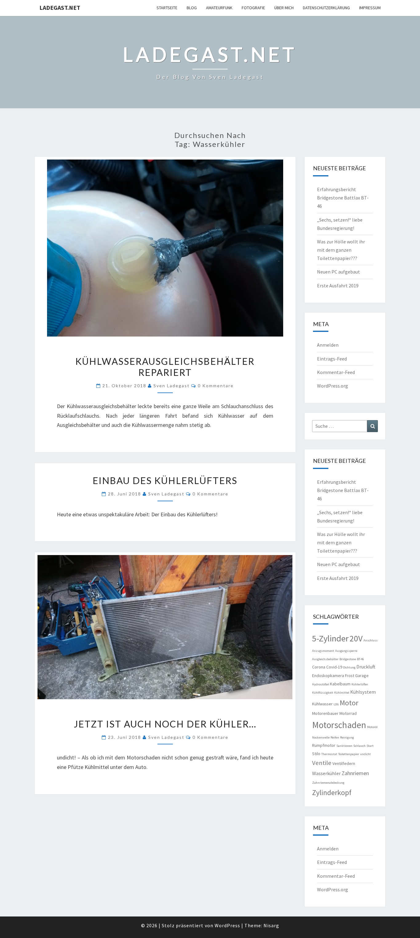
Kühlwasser (322, 704)
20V (356, 638)
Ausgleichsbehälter (325, 659)
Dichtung (349, 667)
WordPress (227, 925)
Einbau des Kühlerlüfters (165, 480)
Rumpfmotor (323, 745)
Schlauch (359, 746)
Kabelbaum (340, 684)
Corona (318, 667)
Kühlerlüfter (359, 684)
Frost (349, 675)
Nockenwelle (321, 737)
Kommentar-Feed (336, 372)
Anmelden (328, 345)
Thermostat (329, 754)
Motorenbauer (325, 713)
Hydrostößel (320, 684)
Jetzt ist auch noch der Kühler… (165, 723)
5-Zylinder (330, 638)
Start (370, 746)
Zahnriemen (355, 773)
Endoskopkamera (328, 675)
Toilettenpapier (348, 754)
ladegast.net (59, 7)
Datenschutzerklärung (326, 7)
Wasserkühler (326, 773)
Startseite (167, 7)
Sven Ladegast (171, 385)
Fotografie (253, 7)
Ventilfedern (343, 763)
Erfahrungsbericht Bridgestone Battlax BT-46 (343, 197)
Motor (349, 702)
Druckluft (365, 667)
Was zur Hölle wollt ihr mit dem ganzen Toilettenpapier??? (341, 249)
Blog (192, 7)
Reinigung (347, 737)
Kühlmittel (341, 693)
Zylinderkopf (331, 792)
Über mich (284, 7)
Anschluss (370, 640)
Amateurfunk (219, 7)
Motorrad (348, 713)
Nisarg (271, 925)
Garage (362, 675)
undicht (365, 754)
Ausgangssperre (346, 651)
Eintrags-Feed (332, 359)
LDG (336, 704)
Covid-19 (334, 667)
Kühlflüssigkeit (322, 693)
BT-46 (360, 659)
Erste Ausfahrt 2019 (338, 285)
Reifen (335, 737)
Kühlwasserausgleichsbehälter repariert (165, 367)
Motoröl (372, 727)
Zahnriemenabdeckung (328, 783)
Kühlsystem (363, 692)
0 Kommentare (216, 385)
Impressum (370, 7)
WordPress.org (332, 386)
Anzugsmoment (323, 651)
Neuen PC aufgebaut (338, 272)
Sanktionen (344, 746)
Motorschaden (339, 725)
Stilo (316, 753)
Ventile (321, 763)
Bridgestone (347, 659)
